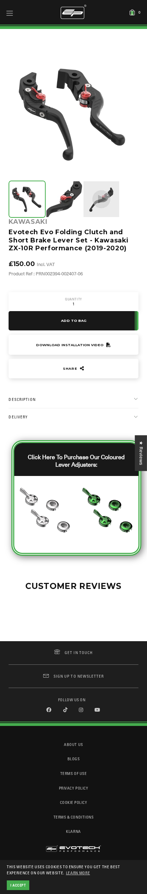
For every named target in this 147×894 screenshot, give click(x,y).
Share (70, 368)
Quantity (73, 299)
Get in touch (79, 652)
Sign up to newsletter (79, 676)
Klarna (73, 831)
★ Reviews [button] (141, 453)
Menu (10, 13)
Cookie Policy (73, 802)
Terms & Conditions (74, 817)
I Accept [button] (18, 885)
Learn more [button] (78, 872)
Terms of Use (73, 773)
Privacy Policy (73, 788)
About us (73, 744)
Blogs (73, 758)
